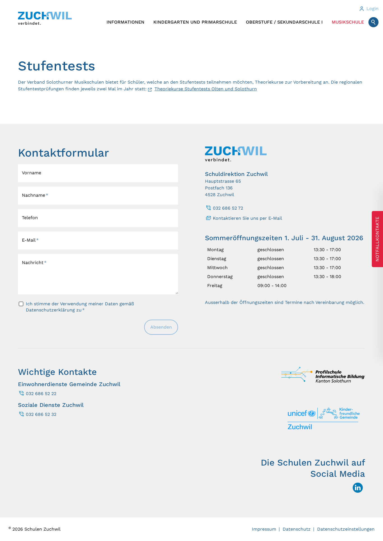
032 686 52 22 (41, 393)
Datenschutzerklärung (50, 310)
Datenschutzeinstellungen (346, 529)
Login (372, 8)
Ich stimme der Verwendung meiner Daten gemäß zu (80, 307)
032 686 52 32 (41, 414)
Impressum (264, 529)
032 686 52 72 (228, 208)
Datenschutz (297, 529)
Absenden (161, 327)
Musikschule (348, 22)
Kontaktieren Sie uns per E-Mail (247, 218)
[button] (358, 488)
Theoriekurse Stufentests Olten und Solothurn (205, 88)
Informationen (125, 22)
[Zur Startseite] (45, 18)
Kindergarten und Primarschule (195, 22)
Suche (373, 22)
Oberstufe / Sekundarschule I (284, 22)
